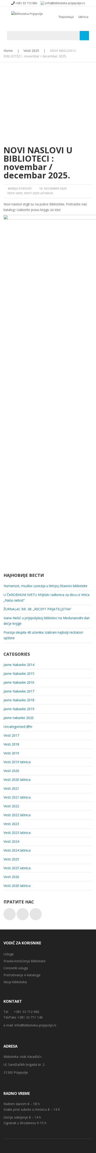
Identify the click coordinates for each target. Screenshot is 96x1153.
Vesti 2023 (11, 824)
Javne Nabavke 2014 (18, 664)
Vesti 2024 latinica (17, 850)
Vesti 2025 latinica (38, 193)
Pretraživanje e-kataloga (21, 975)
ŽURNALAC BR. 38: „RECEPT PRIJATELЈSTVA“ (37, 609)
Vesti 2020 (11, 771)
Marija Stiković (20, 188)
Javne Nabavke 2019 (18, 709)
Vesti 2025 (31, 50)
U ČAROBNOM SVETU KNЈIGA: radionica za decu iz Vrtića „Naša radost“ (46, 597)
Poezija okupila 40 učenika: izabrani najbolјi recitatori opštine (43, 635)
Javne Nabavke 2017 (18, 691)
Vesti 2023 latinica (17, 832)
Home (8, 50)
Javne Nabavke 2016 (18, 682)
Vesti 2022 (11, 806)
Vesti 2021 (11, 788)
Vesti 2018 (11, 744)
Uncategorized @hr (17, 726)
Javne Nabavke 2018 (18, 700)
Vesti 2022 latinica (17, 815)
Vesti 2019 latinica (17, 762)
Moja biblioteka (15, 982)
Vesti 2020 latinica (17, 779)
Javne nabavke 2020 (18, 717)
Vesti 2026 (11, 877)
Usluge (8, 954)
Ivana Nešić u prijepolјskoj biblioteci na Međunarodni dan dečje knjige (46, 621)
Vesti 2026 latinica (17, 885)
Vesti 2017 (11, 735)
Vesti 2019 (11, 753)
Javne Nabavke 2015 (18, 673)
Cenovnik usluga (15, 968)
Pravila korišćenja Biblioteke (24, 961)
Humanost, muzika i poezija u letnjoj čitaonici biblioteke (45, 586)
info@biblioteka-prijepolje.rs (35, 1025)
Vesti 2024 (11, 841)
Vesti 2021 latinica (17, 797)
